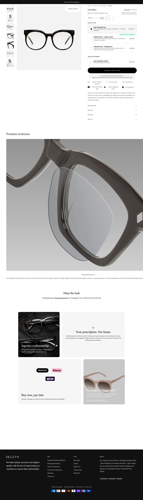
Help (48, 456)
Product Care (78, 470)
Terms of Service (80, 487)
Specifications (92, 105)
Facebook (111, 478)
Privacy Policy (88, 487)
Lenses (76, 463)
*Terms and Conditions (69, 487)
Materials (77, 473)
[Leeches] (10, 18)
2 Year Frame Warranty (54, 470)
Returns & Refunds (53, 467)
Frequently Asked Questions (56, 460)
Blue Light (77, 460)
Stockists (50, 473)
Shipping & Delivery (53, 463)
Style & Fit (77, 467)
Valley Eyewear (58, 487)
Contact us (50, 476)
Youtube (119, 478)
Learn (75, 456)
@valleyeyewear (61, 298)
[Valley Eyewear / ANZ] (15, 9)
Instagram (103, 478)
